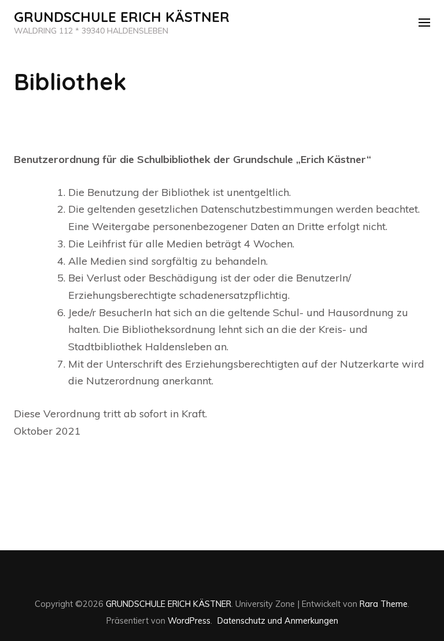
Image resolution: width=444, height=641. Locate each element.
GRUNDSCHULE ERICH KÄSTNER (122, 16)
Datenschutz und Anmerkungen (277, 620)
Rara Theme (384, 603)
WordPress (189, 620)
